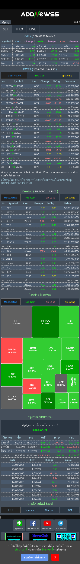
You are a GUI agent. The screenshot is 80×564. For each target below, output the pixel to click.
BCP (8, 271)
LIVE (32, 29)
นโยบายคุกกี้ (21, 549)
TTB (8, 216)
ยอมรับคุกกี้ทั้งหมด (34, 557)
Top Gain (40, 75)
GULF (9, 259)
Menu (5, 22)
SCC (8, 284)
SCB (8, 246)
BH (8, 288)
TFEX (19, 29)
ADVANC (10, 280)
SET (6, 29)
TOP (8, 225)
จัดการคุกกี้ (47, 549)
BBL (8, 250)
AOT (8, 237)
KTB (8, 255)
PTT (8, 208)
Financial (30, 510)
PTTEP (10, 229)
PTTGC (10, 212)
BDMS (9, 233)
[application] (40, 355)
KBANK (10, 242)
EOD (10, 510)
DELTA (9, 220)
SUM (69, 510)
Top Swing (66, 75)
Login (77, 21)
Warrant (49, 510)
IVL (8, 267)
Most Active (14, 75)
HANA (9, 263)
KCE (8, 276)
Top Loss (49, 197)
